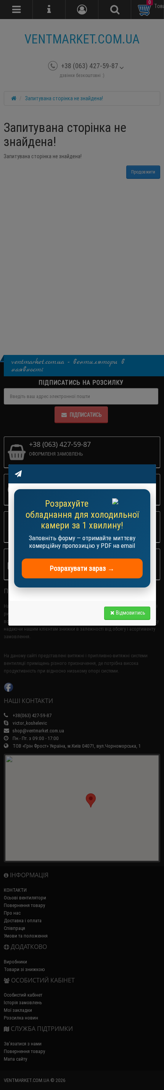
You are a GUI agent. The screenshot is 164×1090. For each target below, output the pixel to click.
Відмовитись (130, 612)
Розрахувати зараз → (82, 568)
